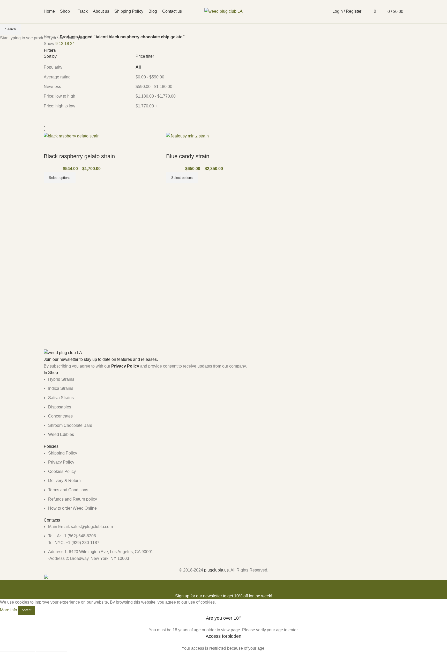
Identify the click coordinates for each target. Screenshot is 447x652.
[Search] (366, 11)
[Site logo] (223, 11)
